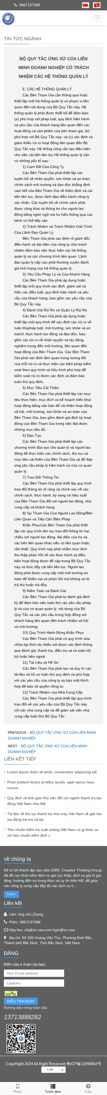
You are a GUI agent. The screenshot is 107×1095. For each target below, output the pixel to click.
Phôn (17, 1092)
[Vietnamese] (95, 5)
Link (50, 1069)
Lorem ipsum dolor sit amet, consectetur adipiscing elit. (52, 772)
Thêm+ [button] (11, 894)
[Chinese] (85, 5)
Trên (88, 1092)
